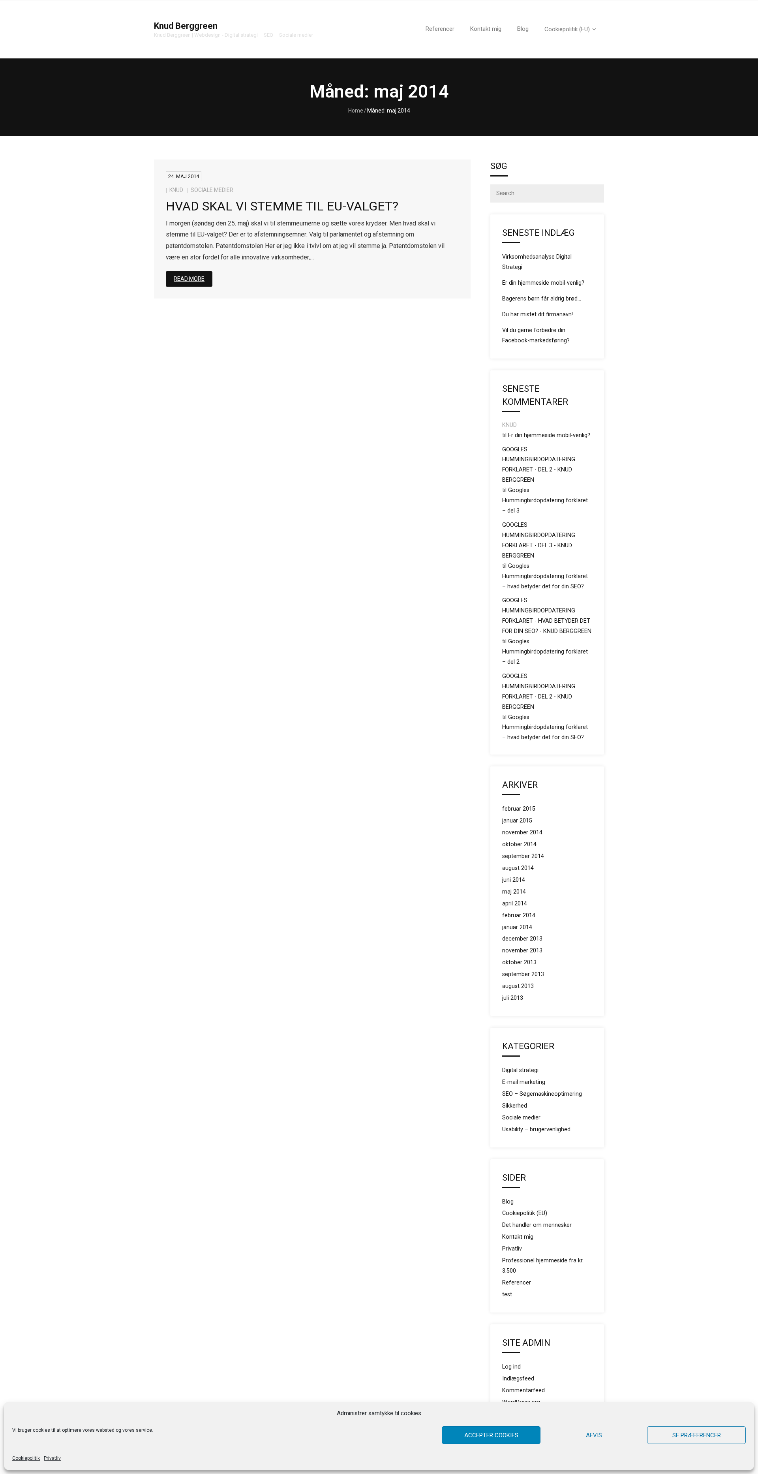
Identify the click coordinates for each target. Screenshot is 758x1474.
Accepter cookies (491, 1435)
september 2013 (523, 974)
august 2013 (518, 986)
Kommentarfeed (523, 1390)
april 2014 (514, 903)
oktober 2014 (519, 844)
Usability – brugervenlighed (536, 1129)
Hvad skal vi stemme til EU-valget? (282, 206)
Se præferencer (696, 1435)
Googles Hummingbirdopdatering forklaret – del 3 (545, 500)
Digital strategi (520, 1070)
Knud (176, 190)
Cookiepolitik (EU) (524, 1213)
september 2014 (523, 856)
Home (355, 110)
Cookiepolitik (26, 1458)
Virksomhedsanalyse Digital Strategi (537, 261)
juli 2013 (512, 998)
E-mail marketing (523, 1082)
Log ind (511, 1366)
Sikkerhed (514, 1105)
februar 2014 (518, 915)
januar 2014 (517, 927)
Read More (189, 279)
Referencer (516, 1282)
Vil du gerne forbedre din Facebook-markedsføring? (536, 335)
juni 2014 (513, 880)
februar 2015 (518, 809)
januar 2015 (517, 820)
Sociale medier (212, 190)
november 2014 (522, 832)
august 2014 (518, 868)
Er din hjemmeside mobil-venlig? (543, 283)
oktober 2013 (519, 962)
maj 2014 (514, 891)
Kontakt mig (517, 1237)
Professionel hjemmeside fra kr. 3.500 (543, 1265)
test (507, 1294)
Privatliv (52, 1458)
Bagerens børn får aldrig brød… (541, 298)
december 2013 (522, 938)
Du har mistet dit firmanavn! (537, 314)
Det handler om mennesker (537, 1225)
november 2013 (522, 950)
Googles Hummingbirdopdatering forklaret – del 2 (545, 651)
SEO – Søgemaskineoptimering (542, 1094)
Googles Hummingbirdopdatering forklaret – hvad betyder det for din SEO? (545, 576)
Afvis (594, 1435)
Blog (508, 1201)
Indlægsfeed (518, 1378)
